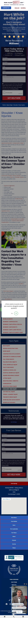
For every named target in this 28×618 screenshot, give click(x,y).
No (12, 313)
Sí (16, 313)
